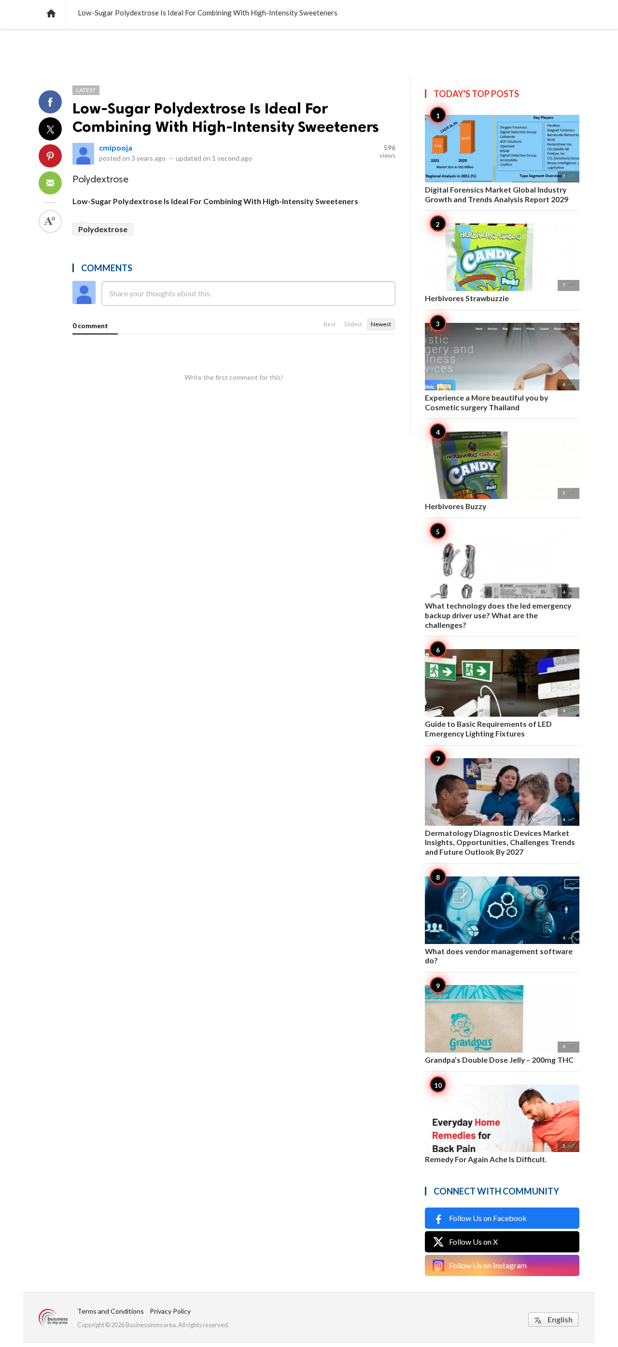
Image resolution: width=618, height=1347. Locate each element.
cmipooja (115, 147)
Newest (381, 324)
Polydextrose (102, 229)
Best (329, 324)
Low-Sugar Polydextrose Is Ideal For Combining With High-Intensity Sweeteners (225, 117)
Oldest (353, 324)
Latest (86, 90)
